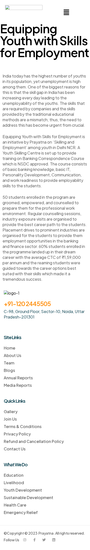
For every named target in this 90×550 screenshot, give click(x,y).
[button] (66, 12)
